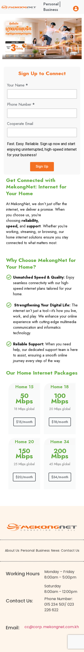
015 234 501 (54, 604)
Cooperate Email (20, 124)
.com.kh (72, 627)
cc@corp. (33, 627)
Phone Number (21, 105)
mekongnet (54, 627)
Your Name (17, 85)
